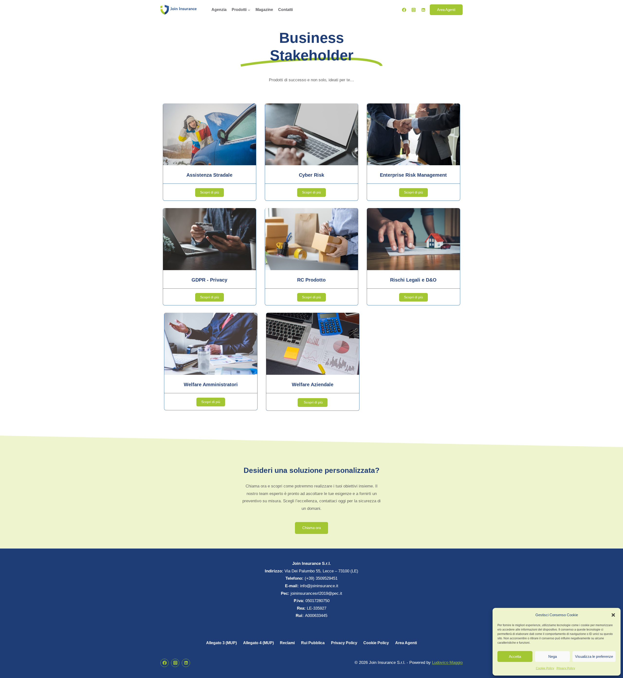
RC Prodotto (311, 280)
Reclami (287, 643)
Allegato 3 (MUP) (221, 643)
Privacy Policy (566, 668)
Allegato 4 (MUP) (258, 643)
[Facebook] (404, 10)
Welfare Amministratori (211, 384)
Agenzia (219, 10)
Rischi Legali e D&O (413, 280)
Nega (552, 656)
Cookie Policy (545, 668)
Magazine (264, 10)
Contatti (285, 10)
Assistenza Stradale (209, 175)
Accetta (515, 656)
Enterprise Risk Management (413, 175)
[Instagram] (414, 10)
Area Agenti (446, 10)
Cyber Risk (311, 175)
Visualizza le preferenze (594, 656)
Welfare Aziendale (312, 384)
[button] (613, 615)
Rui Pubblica (313, 643)
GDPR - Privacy (209, 280)
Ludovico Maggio (447, 662)
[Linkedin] (423, 10)
